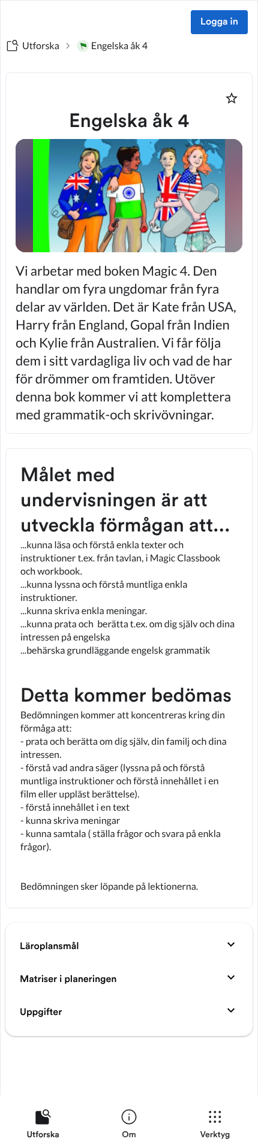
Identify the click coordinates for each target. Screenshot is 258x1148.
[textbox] (129, 678)
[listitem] (43, 1126)
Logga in (219, 22)
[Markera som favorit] (231, 98)
